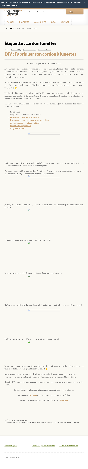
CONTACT (64, 22)
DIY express (22, 420)
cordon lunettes (25, 423)
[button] (84, 2)
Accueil (9, 28)
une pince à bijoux (17, 128)
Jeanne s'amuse (29, 50)
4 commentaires (44, 50)
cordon (15, 423)
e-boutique (63, 400)
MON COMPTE (40, 22)
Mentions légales (11, 446)
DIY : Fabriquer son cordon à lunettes (40, 54)
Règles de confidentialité (68, 446)
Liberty (43, 423)
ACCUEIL (10, 22)
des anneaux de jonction (20, 126)
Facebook (33, 395)
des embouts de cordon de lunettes (25, 117)
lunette (49, 423)
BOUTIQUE (24, 22)
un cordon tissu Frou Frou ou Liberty (25, 123)
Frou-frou (36, 423)
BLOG (53, 22)
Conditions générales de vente (43, 446)
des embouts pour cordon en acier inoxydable (29, 120)
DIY (15, 420)
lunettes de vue (73, 423)
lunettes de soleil (59, 423)
